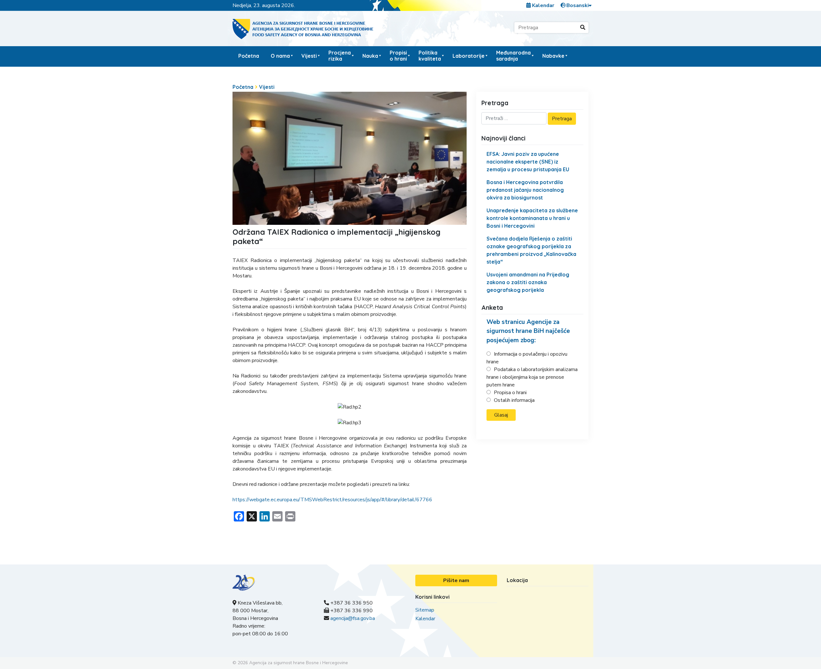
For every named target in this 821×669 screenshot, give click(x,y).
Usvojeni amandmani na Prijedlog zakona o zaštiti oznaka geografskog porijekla (528, 282)
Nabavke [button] (553, 56)
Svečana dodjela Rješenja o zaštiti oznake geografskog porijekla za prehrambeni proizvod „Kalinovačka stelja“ (531, 250)
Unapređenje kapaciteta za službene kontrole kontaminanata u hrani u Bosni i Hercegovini (532, 218)
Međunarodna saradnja (513, 55)
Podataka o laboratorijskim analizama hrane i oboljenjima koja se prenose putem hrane (532, 377)
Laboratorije (469, 56)
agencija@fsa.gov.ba (352, 618)
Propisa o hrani (510, 392)
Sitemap (424, 610)
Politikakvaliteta (430, 55)
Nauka (370, 56)
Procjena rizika (339, 55)
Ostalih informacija (514, 400)
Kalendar (542, 5)
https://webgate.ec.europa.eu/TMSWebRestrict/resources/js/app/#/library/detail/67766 (332, 499)
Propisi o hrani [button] (398, 55)
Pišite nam (456, 580)
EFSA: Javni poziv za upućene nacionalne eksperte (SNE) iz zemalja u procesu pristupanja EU (528, 162)
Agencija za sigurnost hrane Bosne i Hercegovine (298, 663)
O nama (280, 56)
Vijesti (309, 56)
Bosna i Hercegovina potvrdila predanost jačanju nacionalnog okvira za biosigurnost (525, 190)
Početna (248, 56)
